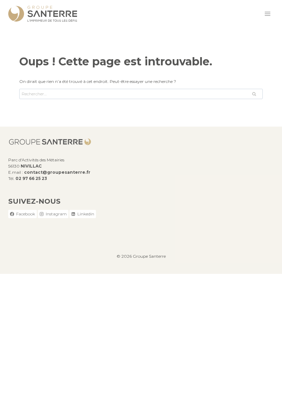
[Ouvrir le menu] (267, 13)
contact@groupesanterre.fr (57, 172)
